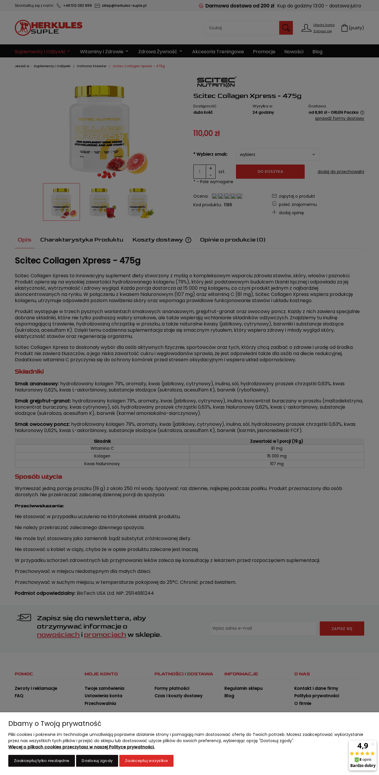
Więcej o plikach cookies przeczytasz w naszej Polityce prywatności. (81, 747)
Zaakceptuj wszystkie (146, 760)
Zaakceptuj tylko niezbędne (41, 760)
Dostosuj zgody (97, 760)
